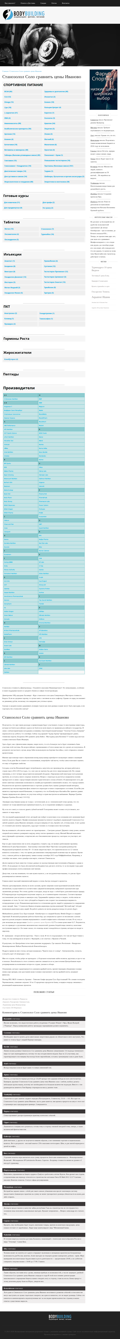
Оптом (54, 3)
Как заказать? (10, 3)
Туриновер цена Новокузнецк (14, 1005)
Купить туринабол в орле (100, 286)
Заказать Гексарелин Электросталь (16, 1002)
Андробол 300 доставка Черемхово (100, 307)
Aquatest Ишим (101, 297)
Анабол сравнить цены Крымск (39, 922)
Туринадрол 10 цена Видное (102, 269)
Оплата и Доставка (28, 3)
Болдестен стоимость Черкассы (15, 999)
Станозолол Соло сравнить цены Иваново (26, 71)
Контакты (65, 3)
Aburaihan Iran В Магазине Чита (99, 302)
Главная (5, 71)
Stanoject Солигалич (100, 281)
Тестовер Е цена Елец (100, 276)
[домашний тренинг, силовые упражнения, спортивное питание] (25, 11)
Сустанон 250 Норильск (12, 1008)
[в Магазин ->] (103, 71)
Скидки (43, 3)
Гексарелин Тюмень (101, 292)
